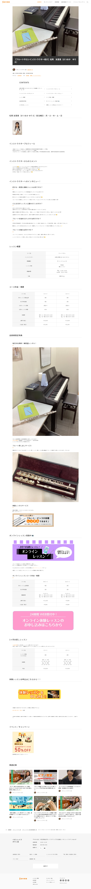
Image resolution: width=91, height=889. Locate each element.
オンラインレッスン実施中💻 (52, 101)
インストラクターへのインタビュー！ (54, 93)
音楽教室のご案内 (16, 854)
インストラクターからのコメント (26, 93)
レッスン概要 (22, 97)
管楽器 (27, 75)
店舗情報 (39, 2)
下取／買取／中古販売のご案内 (69, 854)
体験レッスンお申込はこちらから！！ (54, 105)
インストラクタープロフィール (53, 89)
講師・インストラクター (35, 75)
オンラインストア (48, 2)
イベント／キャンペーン (79, 2)
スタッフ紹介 (15, 859)
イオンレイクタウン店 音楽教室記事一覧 (29, 829)
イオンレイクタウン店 (17, 829)
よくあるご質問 (36, 878)
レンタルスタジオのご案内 (52, 854)
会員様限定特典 (22, 101)
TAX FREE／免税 (49, 878)
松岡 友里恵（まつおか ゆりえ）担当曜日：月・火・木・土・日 (31, 89)
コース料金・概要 (50, 97)
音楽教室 (57, 2)
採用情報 (34, 880)
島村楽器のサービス (66, 2)
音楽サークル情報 (33, 854)
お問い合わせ (35, 884)
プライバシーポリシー (50, 880)
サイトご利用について (50, 882)
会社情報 (34, 882)
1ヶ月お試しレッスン (24, 105)
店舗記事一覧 (30, 69)
